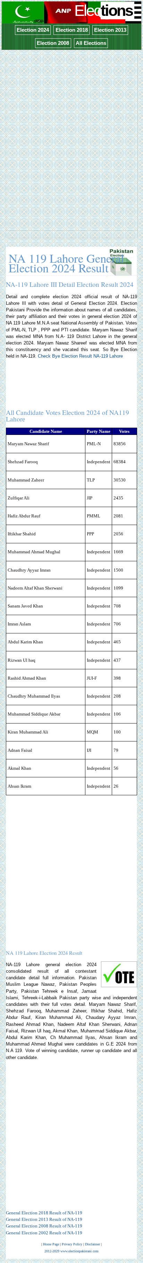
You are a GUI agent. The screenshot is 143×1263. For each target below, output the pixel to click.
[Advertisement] (71, 126)
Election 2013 (110, 30)
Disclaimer (92, 1244)
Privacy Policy (72, 1244)
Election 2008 (53, 43)
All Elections (91, 43)
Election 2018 (72, 30)
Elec (103, 10)
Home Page (51, 1244)
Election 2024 (33, 30)
